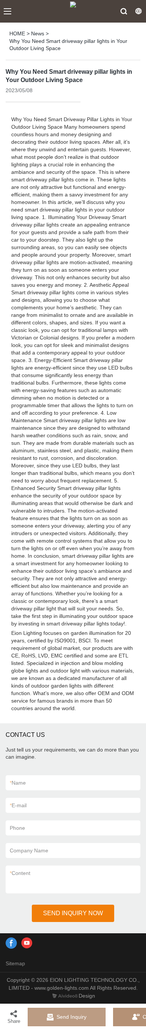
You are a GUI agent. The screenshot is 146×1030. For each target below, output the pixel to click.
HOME (17, 33)
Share (13, 1021)
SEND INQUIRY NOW (73, 913)
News (37, 33)
